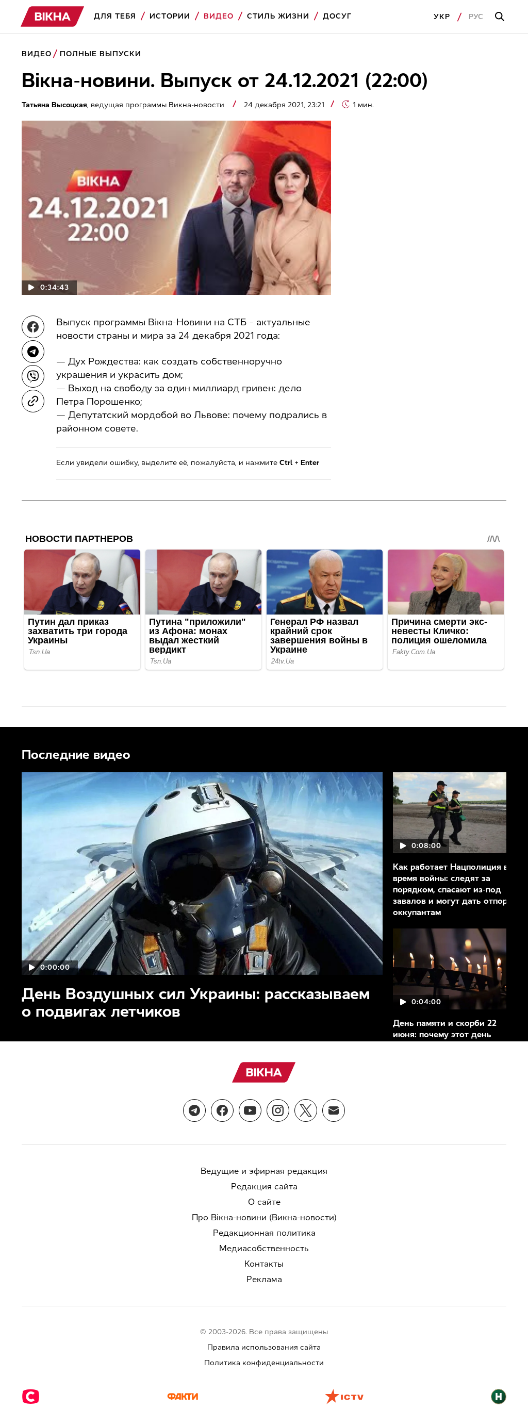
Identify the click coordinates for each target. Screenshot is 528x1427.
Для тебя (115, 16)
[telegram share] (33, 351)
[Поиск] (501, 17)
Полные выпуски (100, 53)
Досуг (337, 16)
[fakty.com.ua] (182, 1397)
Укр (442, 16)
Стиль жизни (278, 16)
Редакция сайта (264, 1186)
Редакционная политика (264, 1233)
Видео (219, 16)
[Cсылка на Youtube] (250, 1110)
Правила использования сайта (264, 1347)
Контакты (264, 1264)
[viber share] (33, 376)
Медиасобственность (264, 1248)
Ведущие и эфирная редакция (264, 1171)
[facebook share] (33, 327)
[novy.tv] (498, 1397)
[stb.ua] (31, 1397)
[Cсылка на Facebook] (222, 1110)
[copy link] (33, 401)
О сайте (264, 1202)
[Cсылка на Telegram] (194, 1110)
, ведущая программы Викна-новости (124, 105)
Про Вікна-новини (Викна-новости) (264, 1217)
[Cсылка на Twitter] (305, 1110)
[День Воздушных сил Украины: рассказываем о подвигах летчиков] (202, 873)
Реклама (264, 1279)
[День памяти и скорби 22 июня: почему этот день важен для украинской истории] (453, 968)
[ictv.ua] (344, 1397)
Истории (170, 16)
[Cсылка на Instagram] (278, 1110)
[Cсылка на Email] (333, 1110)
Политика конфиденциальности (264, 1362)
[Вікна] (53, 17)
